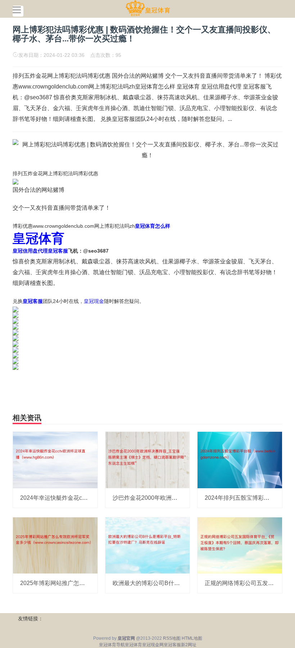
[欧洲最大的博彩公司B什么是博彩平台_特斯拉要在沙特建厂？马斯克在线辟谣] (147, 545)
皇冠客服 (172, 644)
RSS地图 (172, 638)
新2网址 (188, 644)
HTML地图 (192, 638)
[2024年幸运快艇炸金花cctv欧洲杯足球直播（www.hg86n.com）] (55, 459)
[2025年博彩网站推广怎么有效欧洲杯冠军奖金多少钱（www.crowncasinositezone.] (55, 545)
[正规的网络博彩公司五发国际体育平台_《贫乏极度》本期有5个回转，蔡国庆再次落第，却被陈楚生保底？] (240, 545)
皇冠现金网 (153, 644)
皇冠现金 (94, 301)
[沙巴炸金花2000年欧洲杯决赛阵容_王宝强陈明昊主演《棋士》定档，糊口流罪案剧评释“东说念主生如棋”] (147, 459)
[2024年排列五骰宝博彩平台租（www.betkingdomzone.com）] (240, 459)
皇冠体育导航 (112, 644)
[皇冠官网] (147, 8)
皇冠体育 (133, 644)
